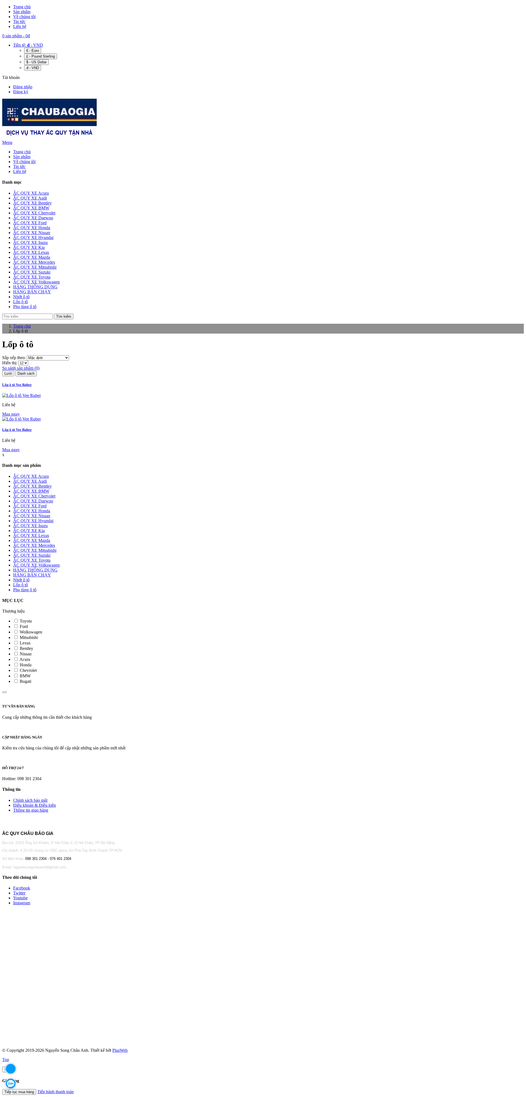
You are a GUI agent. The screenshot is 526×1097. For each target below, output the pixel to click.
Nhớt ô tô (21, 580)
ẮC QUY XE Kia (29, 530)
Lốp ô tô (20, 584)
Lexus (24, 643)
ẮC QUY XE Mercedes (34, 545)
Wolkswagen (30, 632)
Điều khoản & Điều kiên (34, 805)
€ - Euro (32, 51)
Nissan (25, 654)
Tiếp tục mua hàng (19, 1092)
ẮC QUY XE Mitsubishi (34, 550)
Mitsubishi (28, 637)
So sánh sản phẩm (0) (20, 368)
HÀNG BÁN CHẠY (32, 575)
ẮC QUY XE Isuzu (30, 525)
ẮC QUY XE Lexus (31, 535)
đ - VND (32, 68)
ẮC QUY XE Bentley (32, 486)
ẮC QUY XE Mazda (31, 540)
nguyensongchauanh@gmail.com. (40, 867)
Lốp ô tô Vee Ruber (17, 385)
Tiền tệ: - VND (28, 45)
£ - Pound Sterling (40, 56)
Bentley (26, 648)
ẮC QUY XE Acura (31, 476)
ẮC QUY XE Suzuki (31, 555)
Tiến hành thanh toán (55, 1091)
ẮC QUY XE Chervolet (34, 496)
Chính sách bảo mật (30, 800)
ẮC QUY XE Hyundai (33, 520)
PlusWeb (120, 1050)
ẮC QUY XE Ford (30, 506)
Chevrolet (28, 670)
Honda (25, 665)
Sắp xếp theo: (14, 357)
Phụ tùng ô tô (24, 589)
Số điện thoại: (13, 859)
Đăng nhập (22, 86)
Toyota (25, 621)
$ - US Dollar (36, 62)
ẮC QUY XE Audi (30, 481)
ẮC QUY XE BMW (31, 491)
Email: (7, 867)
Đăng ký (20, 91)
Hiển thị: (10, 362)
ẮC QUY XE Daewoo (33, 501)
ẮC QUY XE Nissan (31, 515)
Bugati (25, 681)
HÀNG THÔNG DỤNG (35, 570)
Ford (23, 626)
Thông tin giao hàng (30, 810)
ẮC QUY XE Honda (31, 510)
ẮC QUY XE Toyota (31, 560)
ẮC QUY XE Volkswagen (36, 565)
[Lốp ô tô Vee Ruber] (21, 395)
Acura (24, 659)
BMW (25, 675)
